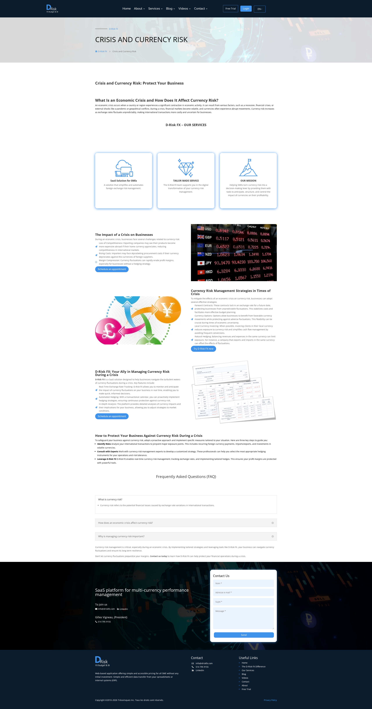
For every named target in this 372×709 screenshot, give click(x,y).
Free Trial (231, 8)
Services (154, 8)
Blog (169, 8)
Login (246, 8)
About (138, 8)
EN (259, 9)
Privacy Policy (270, 700)
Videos (183, 8)
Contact (199, 8)
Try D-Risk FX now (203, 348)
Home (126, 8)
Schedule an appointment (112, 269)
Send (244, 635)
